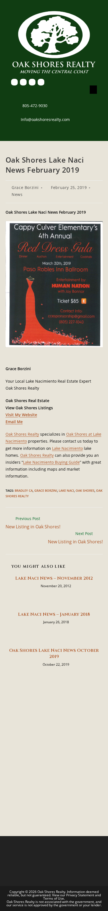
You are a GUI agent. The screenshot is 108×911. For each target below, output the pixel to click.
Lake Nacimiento (67, 448)
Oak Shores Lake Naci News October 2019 (54, 653)
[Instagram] (41, 82)
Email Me (14, 421)
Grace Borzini (25, 187)
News (17, 194)
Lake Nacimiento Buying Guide (51, 462)
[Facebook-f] (14, 82)
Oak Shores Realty (22, 434)
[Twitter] (23, 82)
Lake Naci (66, 490)
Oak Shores (85, 490)
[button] (93, 89)
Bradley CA (24, 490)
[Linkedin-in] (32, 82)
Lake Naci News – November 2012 (54, 578)
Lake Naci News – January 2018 (54, 614)
